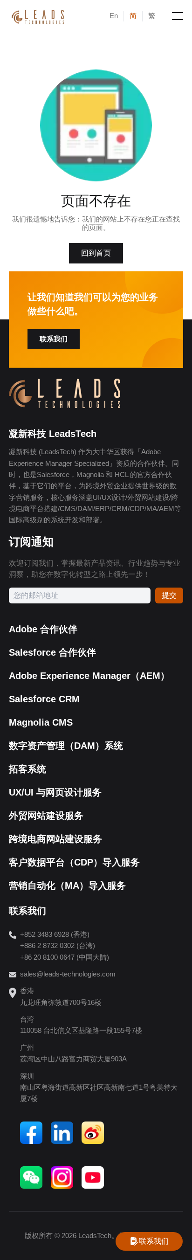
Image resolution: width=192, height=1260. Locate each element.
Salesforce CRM (44, 699)
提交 (169, 595)
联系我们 (54, 339)
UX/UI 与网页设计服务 (55, 792)
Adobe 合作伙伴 (43, 629)
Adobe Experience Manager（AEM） (89, 676)
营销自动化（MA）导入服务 (67, 885)
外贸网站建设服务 (46, 815)
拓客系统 (27, 769)
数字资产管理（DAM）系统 (66, 746)
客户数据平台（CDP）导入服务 (74, 862)
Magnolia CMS (41, 722)
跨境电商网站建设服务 (55, 839)
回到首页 (96, 253)
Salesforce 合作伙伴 (52, 652)
